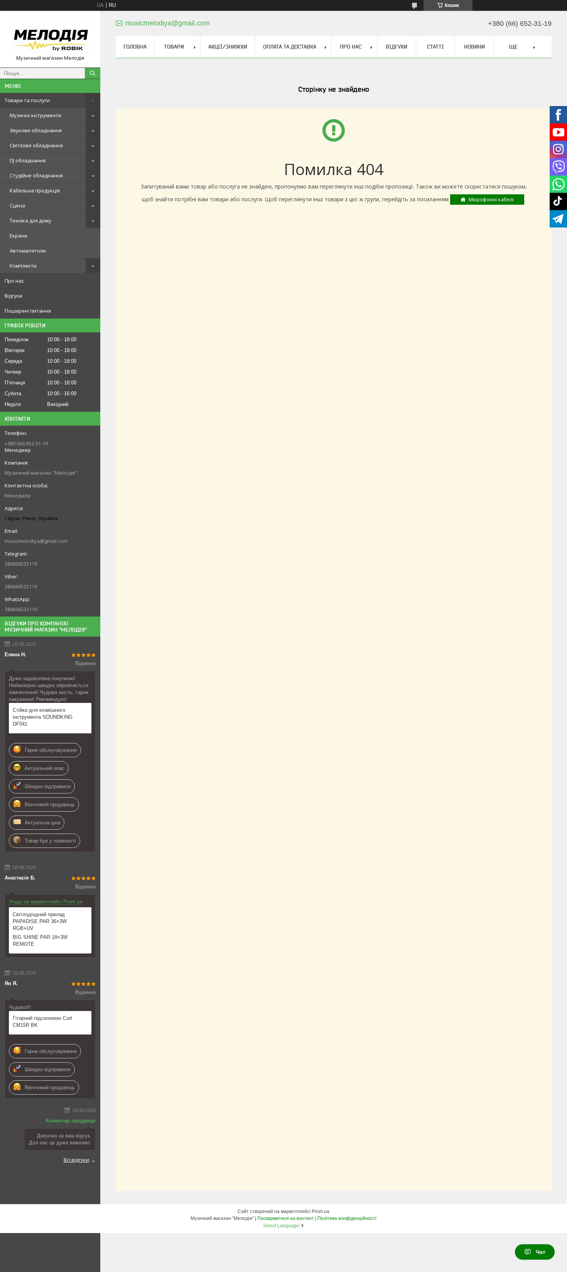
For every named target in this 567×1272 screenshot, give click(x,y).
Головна (135, 47)
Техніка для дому (30, 220)
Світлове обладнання (36, 145)
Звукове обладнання (36, 130)
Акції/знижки (227, 47)
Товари (174, 47)
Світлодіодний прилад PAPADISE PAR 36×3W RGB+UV (40, 921)
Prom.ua (320, 1211)
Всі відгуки (76, 1159)
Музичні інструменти (35, 115)
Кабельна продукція (35, 190)
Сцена (17, 205)
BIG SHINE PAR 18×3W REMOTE (40, 940)
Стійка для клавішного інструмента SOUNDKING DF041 (43, 717)
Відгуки (13, 295)
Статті (435, 47)
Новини (474, 47)
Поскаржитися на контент (285, 1218)
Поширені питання (28, 310)
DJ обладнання (28, 160)
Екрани (18, 235)
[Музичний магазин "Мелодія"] (50, 36)
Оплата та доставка (289, 47)
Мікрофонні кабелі (491, 199)
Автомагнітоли (28, 250)
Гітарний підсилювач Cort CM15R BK (42, 1021)
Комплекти (23, 265)
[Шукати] (92, 73)
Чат (540, 1252)
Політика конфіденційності (346, 1218)
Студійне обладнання (36, 175)
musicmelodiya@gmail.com (36, 540)
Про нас (14, 280)
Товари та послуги (27, 100)
